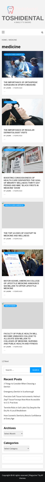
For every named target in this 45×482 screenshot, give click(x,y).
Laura (9, 88)
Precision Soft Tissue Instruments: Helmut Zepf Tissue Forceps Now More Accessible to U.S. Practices (22, 399)
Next (7, 361)
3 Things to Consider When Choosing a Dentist (20, 385)
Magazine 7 (33, 475)
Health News (10, 102)
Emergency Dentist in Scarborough (19, 391)
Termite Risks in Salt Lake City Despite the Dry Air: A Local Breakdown (22, 409)
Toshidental (23, 18)
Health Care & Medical (14, 54)
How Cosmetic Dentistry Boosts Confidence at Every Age (22, 417)
